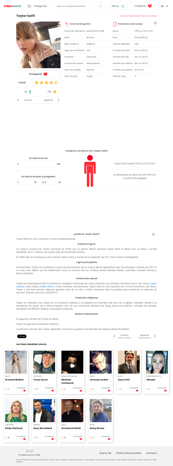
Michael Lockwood (67, 381)
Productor (73, 376)
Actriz (7, 376)
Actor (92, 376)
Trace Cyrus (40, 379)
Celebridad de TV (153, 376)
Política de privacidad (128, 453)
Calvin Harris (46, 286)
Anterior (28, 100)
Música (64, 376)
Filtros (115, 6)
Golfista (36, 424)
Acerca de (105, 453)
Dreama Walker (14, 379)
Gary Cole (124, 379)
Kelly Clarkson (14, 428)
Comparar (142, 5)
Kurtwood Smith (71, 428)
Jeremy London (99, 379)
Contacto (151, 453)
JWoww (150, 379)
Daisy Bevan (97, 428)
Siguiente (48, 100)
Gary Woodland (42, 428)
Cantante (37, 376)
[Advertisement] (38, 124)
